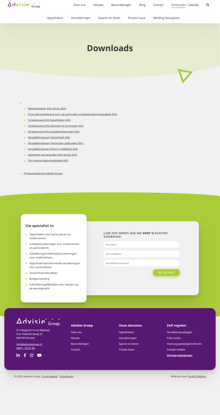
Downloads (66, 376)
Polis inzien (174, 338)
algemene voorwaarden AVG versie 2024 (52, 155)
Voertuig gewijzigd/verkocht (184, 344)
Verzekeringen (81, 18)
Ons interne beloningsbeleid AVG (48, 160)
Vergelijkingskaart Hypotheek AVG (49, 137)
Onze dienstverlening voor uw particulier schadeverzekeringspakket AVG (72, 114)
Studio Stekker (197, 376)
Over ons (79, 5)
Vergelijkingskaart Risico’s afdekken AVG (53, 149)
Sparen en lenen (109, 18)
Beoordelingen (121, 5)
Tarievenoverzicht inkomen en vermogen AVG (56, 126)
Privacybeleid (49, 376)
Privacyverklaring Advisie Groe (42, 173)
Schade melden (176, 349)
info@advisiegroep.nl (29, 344)
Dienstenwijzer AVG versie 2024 (47, 108)
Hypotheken (55, 18)
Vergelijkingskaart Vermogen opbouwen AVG (55, 143)
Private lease (136, 18)
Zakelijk (193, 5)
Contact (158, 5)
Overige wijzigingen (179, 355)
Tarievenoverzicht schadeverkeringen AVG (53, 131)
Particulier (179, 5)
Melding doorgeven (166, 18)
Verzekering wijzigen (179, 332)
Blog (142, 5)
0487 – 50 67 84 (25, 348)
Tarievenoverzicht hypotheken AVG (49, 120)
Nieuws (98, 5)
